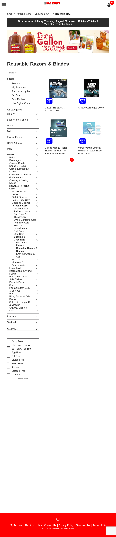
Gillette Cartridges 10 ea (91, 107)
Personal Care (23, 13)
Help (39, 525)
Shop (9, 13)
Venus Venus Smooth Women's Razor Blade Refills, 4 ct (90, 150)
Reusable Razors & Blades (70, 13)
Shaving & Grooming (45, 13)
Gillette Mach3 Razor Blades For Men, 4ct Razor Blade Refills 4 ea (57, 150)
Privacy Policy (66, 525)
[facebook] (58, 519)
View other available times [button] (58, 24)
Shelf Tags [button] (12, 329)
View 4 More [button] (23, 378)
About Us (30, 525)
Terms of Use (83, 525)
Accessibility (99, 525)
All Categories (14, 109)
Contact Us (50, 525)
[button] (58, 41)
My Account (16, 525)
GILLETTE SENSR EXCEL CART (55, 109)
